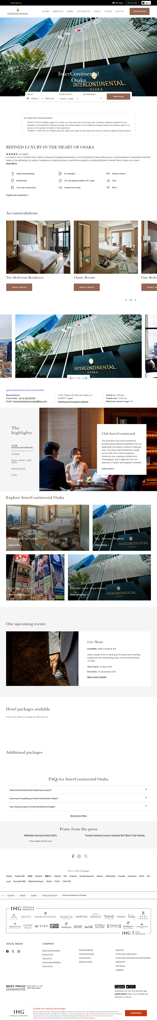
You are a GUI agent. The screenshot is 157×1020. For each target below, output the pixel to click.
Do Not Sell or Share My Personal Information (133, 958)
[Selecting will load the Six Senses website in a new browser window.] (13, 916)
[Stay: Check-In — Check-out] (41, 98)
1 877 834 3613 (33, 988)
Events (97, 11)
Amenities (58, 11)
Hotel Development (86, 954)
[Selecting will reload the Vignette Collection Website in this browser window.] (66, 916)
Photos (120, 11)
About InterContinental (51, 950)
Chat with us (47, 958)
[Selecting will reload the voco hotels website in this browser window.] (121, 916)
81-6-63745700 (27, 398)
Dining (70, 11)
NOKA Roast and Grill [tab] (21, 461)
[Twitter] (13, 951)
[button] (146, 3)
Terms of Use (47, 966)
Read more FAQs (78, 816)
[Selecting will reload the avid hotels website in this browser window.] (88, 926)
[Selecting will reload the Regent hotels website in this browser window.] (26, 916)
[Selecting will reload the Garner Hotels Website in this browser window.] (78, 926)
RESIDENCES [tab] (18, 469)
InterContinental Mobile (51, 962)
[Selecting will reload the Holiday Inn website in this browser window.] (66, 926)
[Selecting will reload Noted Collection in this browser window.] (109, 916)
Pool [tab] (14, 475)
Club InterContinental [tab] (22, 446)
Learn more (107, 469)
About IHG (120, 950)
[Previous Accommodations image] (126, 300)
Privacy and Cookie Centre (126, 954)
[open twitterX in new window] (85, 856)
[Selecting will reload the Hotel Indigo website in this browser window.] (95, 916)
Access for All (47, 954)
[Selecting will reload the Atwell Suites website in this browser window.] (100, 926)
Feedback (119, 970)
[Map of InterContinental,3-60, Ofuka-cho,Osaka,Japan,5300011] (25, 390)
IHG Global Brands (86, 950)
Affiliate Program (85, 962)
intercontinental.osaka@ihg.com (30, 401)
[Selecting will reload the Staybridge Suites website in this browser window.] (114, 926)
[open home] (4, 895)
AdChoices (120, 962)
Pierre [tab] (15, 454)
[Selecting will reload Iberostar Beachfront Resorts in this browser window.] (15, 926)
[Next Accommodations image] (135, 300)
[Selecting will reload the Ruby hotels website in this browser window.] (131, 916)
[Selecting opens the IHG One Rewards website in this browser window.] (134, 933)
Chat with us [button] (16, 3)
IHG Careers (120, 966)
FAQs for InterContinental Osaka (78, 780)
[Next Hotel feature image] (85, 378)
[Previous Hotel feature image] (72, 378)
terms (113, 1014)
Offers (108, 11)
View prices (118, 96)
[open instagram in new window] (78, 856)
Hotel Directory (85, 958)
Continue (136, 1013)
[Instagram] (18, 951)
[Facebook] (8, 951)
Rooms (46, 11)
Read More (11, 163)
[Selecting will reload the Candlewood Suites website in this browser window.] (142, 926)
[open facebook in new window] (72, 856)
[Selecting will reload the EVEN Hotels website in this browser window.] (41, 926)
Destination (83, 11)
